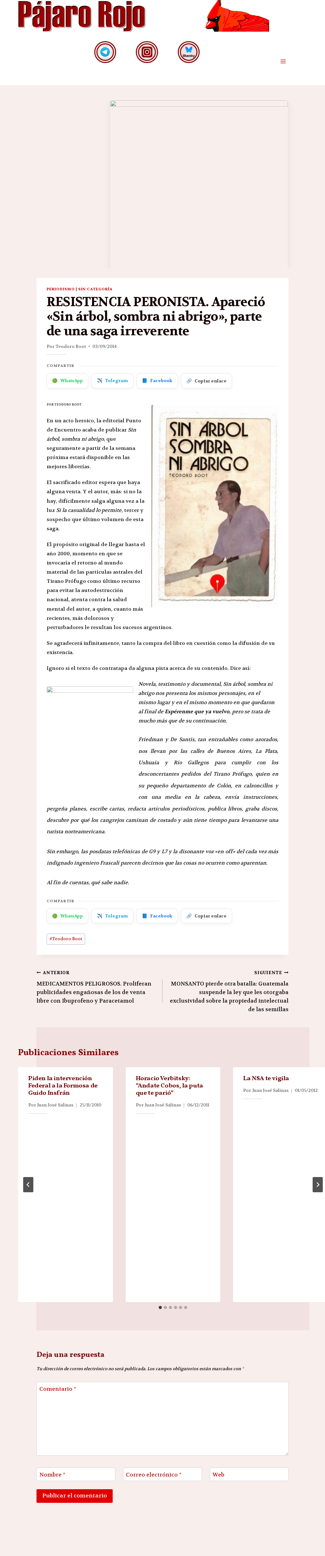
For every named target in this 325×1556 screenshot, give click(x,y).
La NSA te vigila (266, 1078)
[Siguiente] (318, 1184)
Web (218, 1474)
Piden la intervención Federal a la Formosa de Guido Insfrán (63, 1086)
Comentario (57, 1388)
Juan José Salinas (55, 1105)
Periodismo (61, 289)
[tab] (160, 1307)
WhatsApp (67, 380)
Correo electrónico (154, 1474)
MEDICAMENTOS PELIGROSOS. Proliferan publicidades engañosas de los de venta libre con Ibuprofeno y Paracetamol (93, 987)
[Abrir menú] (283, 61)
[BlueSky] (189, 52)
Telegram (112, 380)
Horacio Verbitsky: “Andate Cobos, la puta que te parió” (169, 1086)
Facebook (157, 380)
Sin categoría (95, 289)
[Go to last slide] (28, 1184)
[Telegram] (105, 52)
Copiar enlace (206, 381)
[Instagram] (147, 52)
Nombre (52, 1474)
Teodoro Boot (71, 346)
